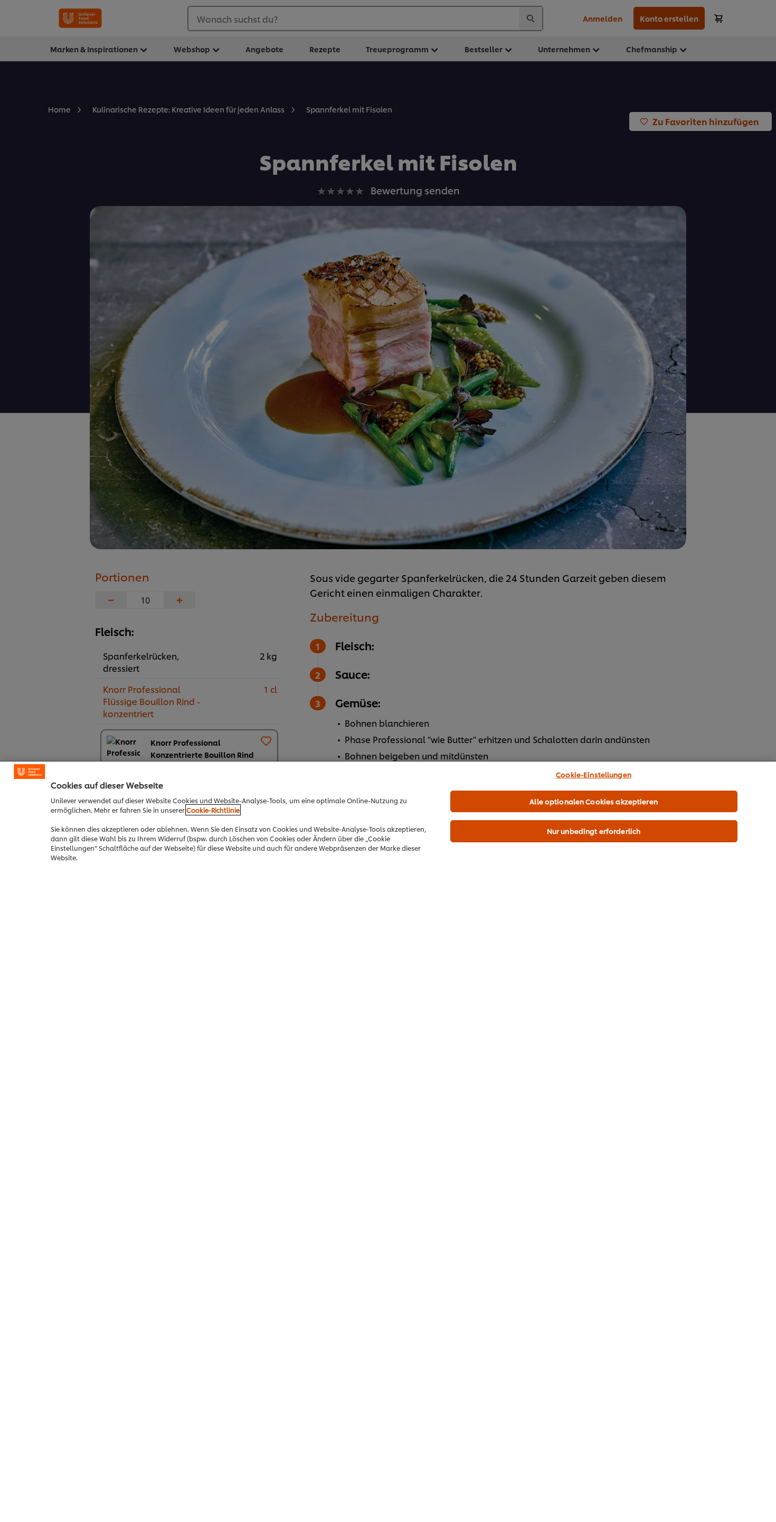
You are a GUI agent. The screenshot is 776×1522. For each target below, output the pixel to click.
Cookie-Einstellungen (593, 774)
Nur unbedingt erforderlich (593, 830)
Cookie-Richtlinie (213, 809)
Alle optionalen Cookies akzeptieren (593, 801)
